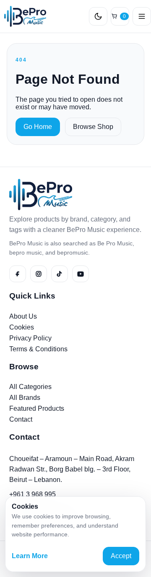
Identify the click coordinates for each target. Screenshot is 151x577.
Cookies (21, 327)
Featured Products (36, 408)
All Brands (24, 397)
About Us (23, 316)
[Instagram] (38, 273)
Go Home (37, 126)
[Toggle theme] (98, 16)
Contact (20, 419)
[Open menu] (142, 16)
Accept (121, 555)
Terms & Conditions (38, 349)
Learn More (30, 555)
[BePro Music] (23, 16)
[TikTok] (59, 273)
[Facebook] (17, 273)
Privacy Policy (30, 338)
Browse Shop (93, 126)
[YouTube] (80, 273)
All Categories (30, 386)
